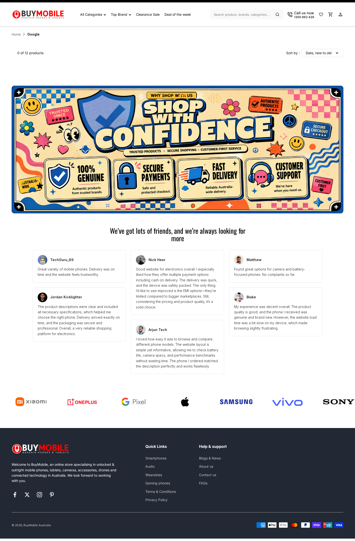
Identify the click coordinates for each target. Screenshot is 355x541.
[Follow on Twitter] (27, 494)
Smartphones (155, 458)
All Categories (91, 14)
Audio (150, 466)
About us (206, 466)
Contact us (207, 475)
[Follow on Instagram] (39, 494)
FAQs (203, 483)
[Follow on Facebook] (15, 494)
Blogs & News (210, 458)
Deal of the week (177, 14)
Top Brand (119, 14)
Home (16, 34)
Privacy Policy (156, 500)
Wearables (153, 475)
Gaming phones (157, 483)
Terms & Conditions (160, 491)
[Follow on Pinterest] (52, 494)
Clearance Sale (148, 14)
